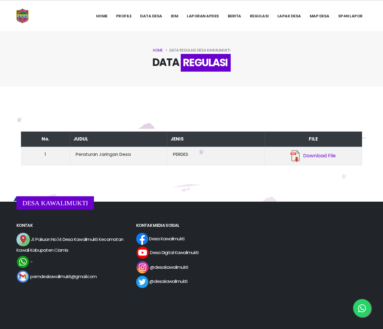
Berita (234, 16)
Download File (318, 155)
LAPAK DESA (289, 16)
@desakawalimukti (168, 267)
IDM (174, 16)
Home (101, 16)
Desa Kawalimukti (166, 239)
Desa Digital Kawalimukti (173, 252)
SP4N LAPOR (350, 16)
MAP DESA (319, 16)
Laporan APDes (203, 16)
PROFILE (124, 16)
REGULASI (259, 16)
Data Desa (151, 16)
